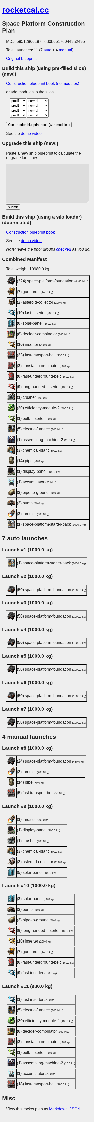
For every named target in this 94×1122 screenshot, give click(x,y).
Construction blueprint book (30, 232)
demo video (31, 133)
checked (63, 249)
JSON (75, 1109)
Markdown (58, 1109)
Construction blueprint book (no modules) (42, 83)
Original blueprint (21, 58)
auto (47, 50)
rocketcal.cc (25, 9)
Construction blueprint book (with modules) (39, 125)
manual (65, 50)
